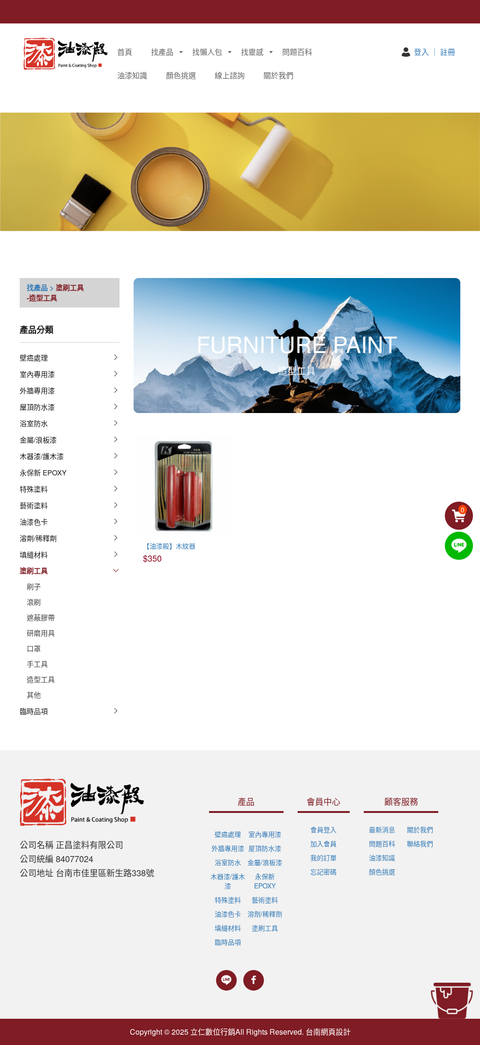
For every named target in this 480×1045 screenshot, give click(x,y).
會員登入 (323, 829)
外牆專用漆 (37, 390)
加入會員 (323, 843)
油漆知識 (132, 75)
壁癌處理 (34, 357)
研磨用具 (41, 633)
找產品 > (40, 287)
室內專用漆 (37, 374)
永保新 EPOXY (43, 472)
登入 (421, 51)
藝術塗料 (34, 505)
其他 (34, 694)
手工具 (37, 664)
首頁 (124, 51)
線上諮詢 (230, 75)
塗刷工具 (70, 287)
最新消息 (382, 829)
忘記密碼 (323, 871)
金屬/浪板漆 (38, 439)
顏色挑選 (181, 75)
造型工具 (41, 679)
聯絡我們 (420, 843)
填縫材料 (34, 554)
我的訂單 (323, 857)
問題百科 (297, 51)
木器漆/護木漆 (42, 456)
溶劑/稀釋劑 (38, 538)
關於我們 (278, 75)
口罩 (34, 648)
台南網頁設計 (328, 1031)
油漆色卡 (34, 521)
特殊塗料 (34, 489)
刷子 (34, 586)
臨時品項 (34, 711)
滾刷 (34, 602)
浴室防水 (34, 423)
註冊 (447, 51)
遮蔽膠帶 (41, 617)
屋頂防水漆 (37, 407)
